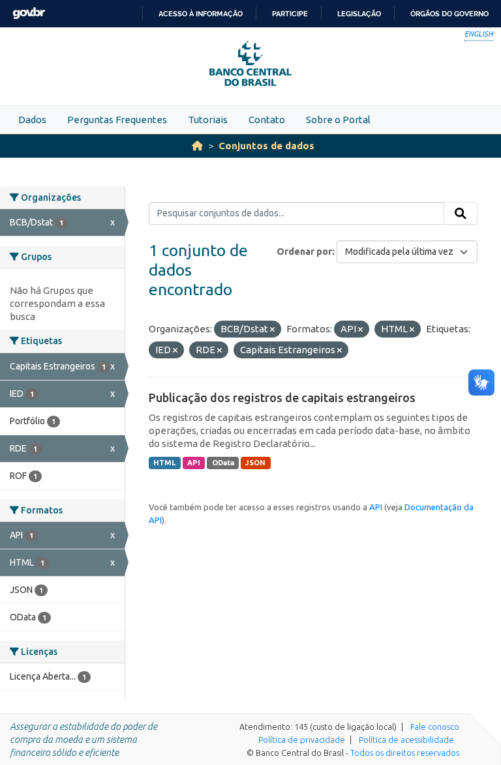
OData (223, 463)
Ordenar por (304, 251)
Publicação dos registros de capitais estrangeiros (282, 397)
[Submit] (461, 213)
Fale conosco (434, 726)
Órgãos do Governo (449, 13)
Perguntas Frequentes (117, 119)
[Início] (197, 145)
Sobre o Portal (338, 119)
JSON (255, 463)
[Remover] (272, 330)
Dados (32, 119)
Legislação (359, 13)
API (193, 463)
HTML (164, 463)
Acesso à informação (201, 13)
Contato (267, 119)
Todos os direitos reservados (404, 752)
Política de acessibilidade (406, 739)
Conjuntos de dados (266, 145)
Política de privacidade (301, 739)
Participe (290, 13)
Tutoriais (208, 119)
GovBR (28, 13)
